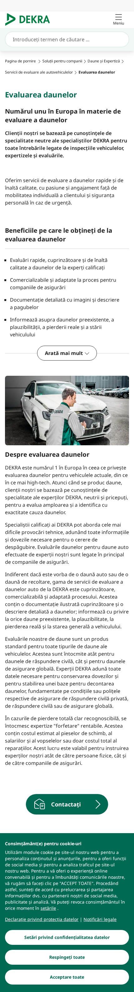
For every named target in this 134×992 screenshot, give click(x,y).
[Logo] (30, 19)
